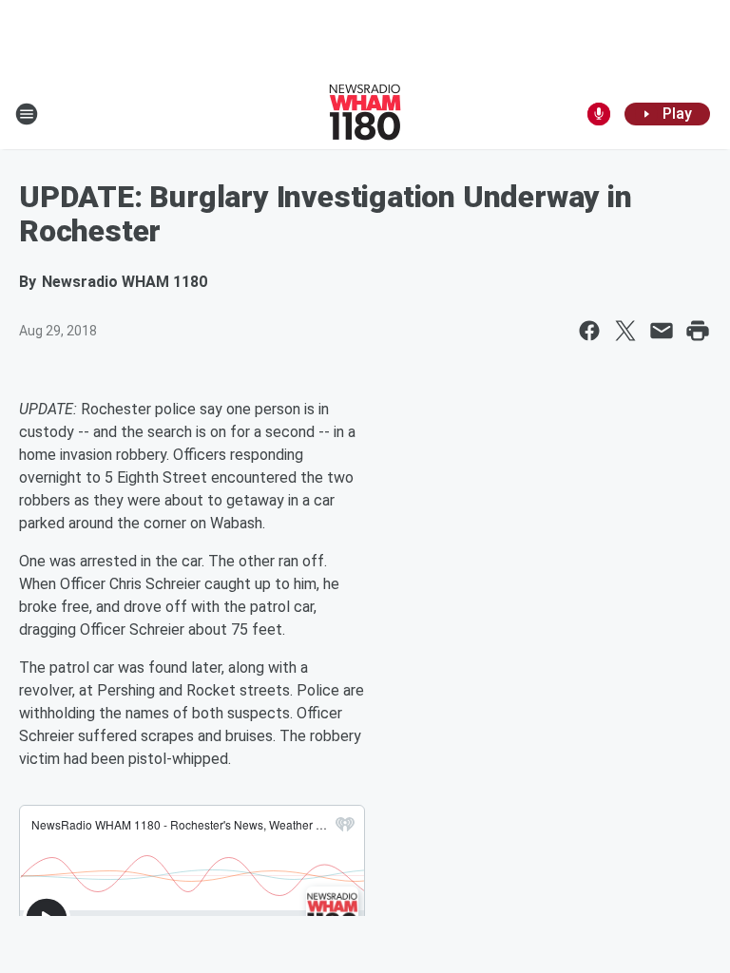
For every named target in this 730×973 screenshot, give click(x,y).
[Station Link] (365, 114)
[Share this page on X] (625, 330)
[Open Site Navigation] (26, 114)
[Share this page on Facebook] (589, 330)
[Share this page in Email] (661, 330)
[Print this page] (697, 330)
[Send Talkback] (598, 114)
